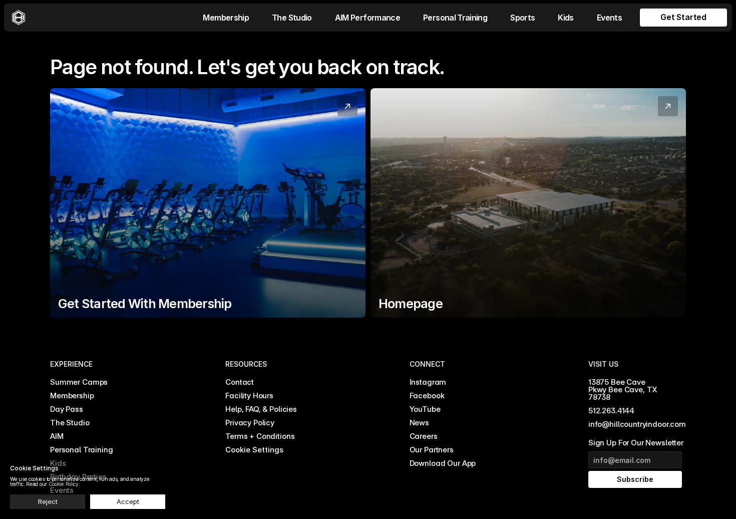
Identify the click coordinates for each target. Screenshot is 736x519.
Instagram (428, 382)
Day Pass (66, 409)
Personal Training (455, 18)
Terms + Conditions (259, 436)
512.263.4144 (611, 410)
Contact (239, 382)
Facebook (427, 395)
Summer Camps (79, 382)
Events (609, 18)
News (419, 422)
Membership (226, 18)
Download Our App (443, 463)
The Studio (292, 18)
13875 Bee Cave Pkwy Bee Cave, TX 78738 (623, 389)
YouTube (425, 409)
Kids (565, 18)
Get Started (683, 17)
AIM (57, 436)
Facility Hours (249, 395)
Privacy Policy (249, 422)
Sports (522, 18)
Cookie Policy (64, 484)
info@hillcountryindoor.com (637, 424)
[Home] (18, 17)
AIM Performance (367, 18)
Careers (424, 436)
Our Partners (432, 449)
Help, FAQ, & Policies (261, 409)
